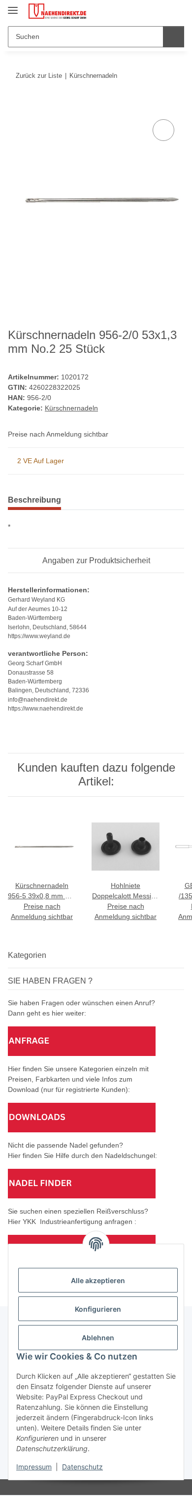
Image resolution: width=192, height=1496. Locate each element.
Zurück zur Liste (39, 75)
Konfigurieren (98, 1309)
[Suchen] (173, 36)
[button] (145, 11)
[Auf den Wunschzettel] (163, 130)
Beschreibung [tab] (34, 500)
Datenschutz (82, 1466)
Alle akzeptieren (98, 1280)
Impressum (34, 1466)
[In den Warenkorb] (16, 106)
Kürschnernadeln (71, 408)
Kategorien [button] (27, 955)
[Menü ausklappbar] (13, 6)
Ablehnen (98, 1337)
